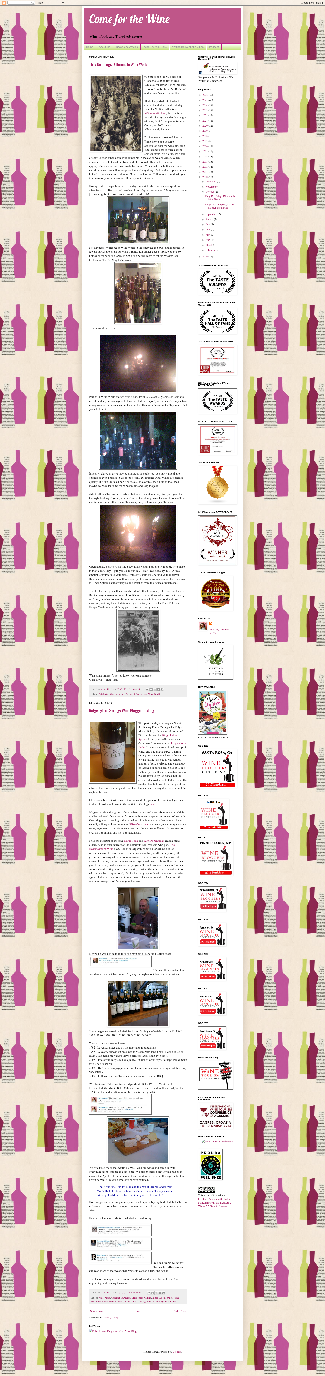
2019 (205, 130)
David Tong (131, 840)
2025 (205, 100)
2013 (205, 161)
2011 (205, 172)
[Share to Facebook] (158, 689)
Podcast (214, 46)
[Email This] (148, 689)
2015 (205, 151)
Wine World (154, 694)
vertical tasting (138, 1301)
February (211, 250)
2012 (205, 166)
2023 (205, 110)
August (210, 219)
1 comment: (135, 689)
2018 (205, 136)
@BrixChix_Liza (139, 824)
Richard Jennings (154, 840)
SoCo (136, 694)
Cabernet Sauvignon (121, 1297)
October (210, 191)
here (152, 804)
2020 (205, 125)
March (209, 245)
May (208, 234)
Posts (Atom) (111, 1317)
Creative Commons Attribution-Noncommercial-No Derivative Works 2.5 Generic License (215, 1202)
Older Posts (180, 1311)
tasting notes (124, 1301)
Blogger (177, 1351)
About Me (104, 46)
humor (122, 694)
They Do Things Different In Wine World (118, 64)
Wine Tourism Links (155, 46)
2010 (205, 177)
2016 (205, 146)
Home (89, 46)
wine (149, 1301)
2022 (205, 115)
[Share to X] (155, 689)
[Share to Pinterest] (162, 689)
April (209, 239)
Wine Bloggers (160, 1301)
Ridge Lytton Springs (162, 1297)
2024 (205, 105)
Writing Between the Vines (188, 46)
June (208, 229)
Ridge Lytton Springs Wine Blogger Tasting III (124, 710)
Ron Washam (110, 1301)
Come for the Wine (129, 19)
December (211, 181)
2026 (205, 94)
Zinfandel (172, 1301)
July (208, 224)
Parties (129, 694)
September (212, 214)
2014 (205, 156)
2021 (205, 120)
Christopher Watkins (141, 1297)
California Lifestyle (108, 694)
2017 (205, 141)
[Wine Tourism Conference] (217, 1141)
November (211, 186)
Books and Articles (127, 46)
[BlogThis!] (151, 689)
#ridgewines (104, 1297)
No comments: (135, 1292)
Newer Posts (96, 1311)
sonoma (143, 694)
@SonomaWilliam (155, 113)
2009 (205, 256)
